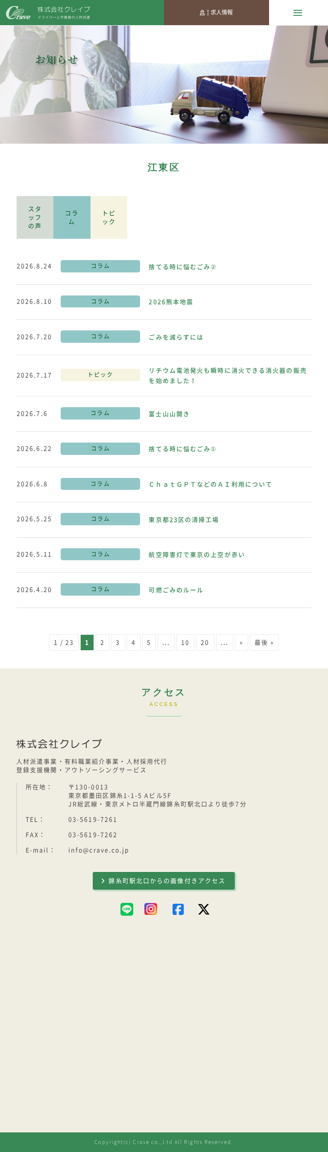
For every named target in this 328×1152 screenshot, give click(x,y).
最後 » (264, 642)
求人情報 (222, 12)
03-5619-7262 (92, 835)
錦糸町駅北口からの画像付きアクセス (167, 881)
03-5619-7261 (92, 819)
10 (185, 642)
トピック (109, 217)
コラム (72, 217)
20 (205, 642)
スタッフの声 (35, 217)
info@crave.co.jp (99, 850)
